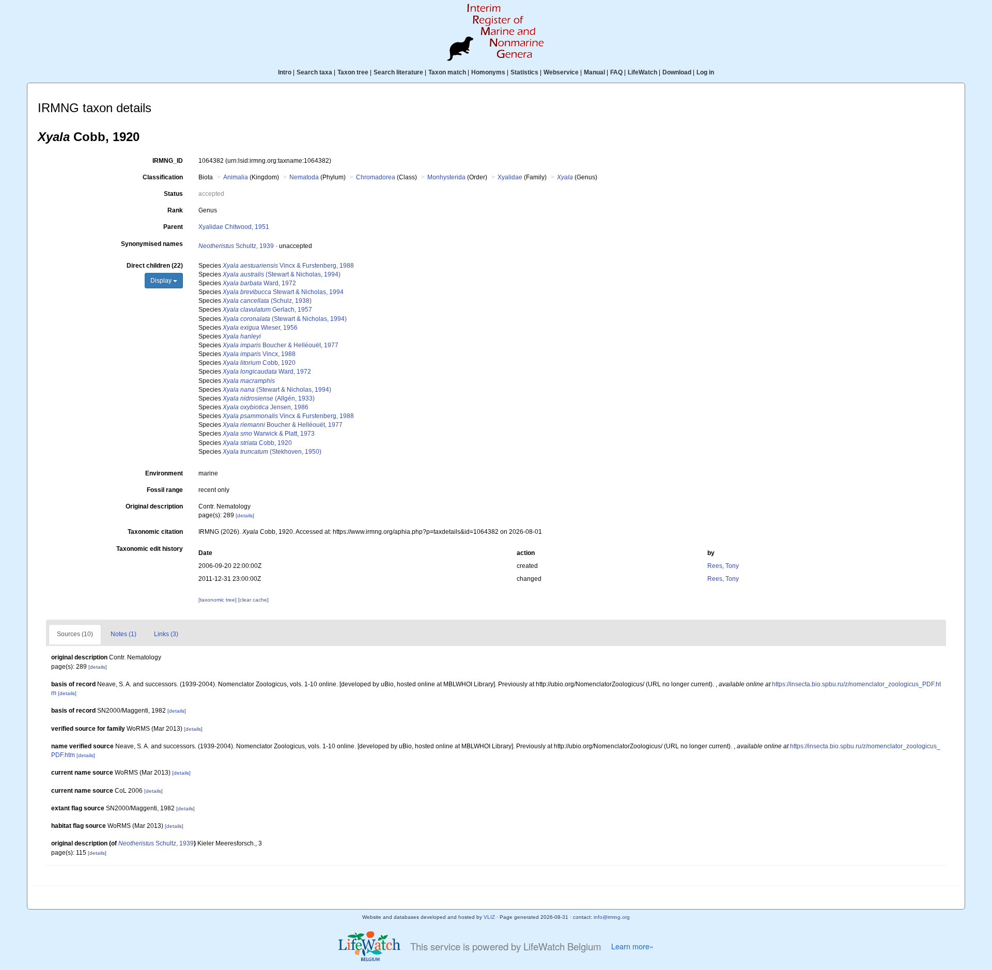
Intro (284, 72)
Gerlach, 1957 (267, 309)
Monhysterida (446, 177)
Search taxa (314, 72)
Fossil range (165, 490)
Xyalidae (510, 177)
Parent (173, 226)
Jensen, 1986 (265, 407)
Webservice (561, 72)
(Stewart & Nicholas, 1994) (281, 274)
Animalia (235, 177)
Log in (705, 72)
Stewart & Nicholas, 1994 (283, 292)
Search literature (398, 72)
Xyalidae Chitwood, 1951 (233, 226)
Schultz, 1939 (236, 246)
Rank (175, 210)
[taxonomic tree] (218, 600)
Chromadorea (375, 177)
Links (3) (166, 634)
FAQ (616, 72)
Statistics (524, 72)
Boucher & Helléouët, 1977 (280, 345)
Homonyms (488, 72)
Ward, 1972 (259, 283)
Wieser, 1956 (260, 327)
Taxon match (447, 72)
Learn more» (632, 946)
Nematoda (304, 177)
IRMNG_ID (167, 160)
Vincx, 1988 (259, 354)
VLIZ (489, 917)
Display (161, 280)
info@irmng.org (612, 917)
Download (676, 72)
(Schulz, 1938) (267, 300)
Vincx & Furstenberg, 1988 (288, 265)
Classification (163, 177)
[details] (245, 515)
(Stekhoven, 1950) (272, 451)
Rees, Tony (723, 565)
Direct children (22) (155, 265)
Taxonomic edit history (149, 548)
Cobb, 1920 (259, 362)
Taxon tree (352, 72)
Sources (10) (75, 634)
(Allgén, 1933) (269, 398)
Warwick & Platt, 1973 (269, 433)
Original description (154, 506)
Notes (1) (123, 634)
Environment (164, 473)
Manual (594, 72)
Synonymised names (152, 244)
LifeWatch (642, 72)
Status (173, 193)
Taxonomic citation (155, 531)
